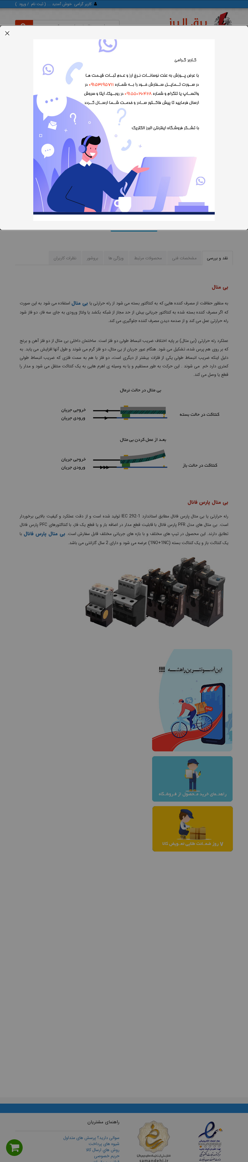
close (7, 33)
